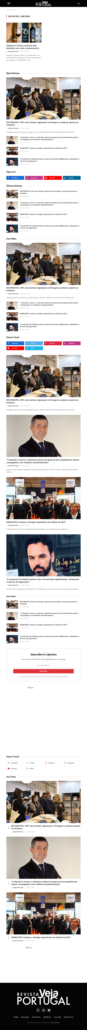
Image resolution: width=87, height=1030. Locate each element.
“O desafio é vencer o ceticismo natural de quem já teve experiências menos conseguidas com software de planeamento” (49, 138)
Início (8, 10)
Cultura (57, 1017)
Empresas (47, 1017)
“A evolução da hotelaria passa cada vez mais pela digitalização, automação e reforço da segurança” (49, 160)
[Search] (78, 3)
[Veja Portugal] (43, 3)
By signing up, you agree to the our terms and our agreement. (44, 676)
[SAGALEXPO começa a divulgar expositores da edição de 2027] (12, 151)
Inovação (25, 1017)
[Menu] (8, 3)
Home (16, 1017)
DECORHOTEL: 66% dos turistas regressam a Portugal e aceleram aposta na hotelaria (42, 123)
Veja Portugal (13, 51)
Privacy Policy (57, 676)
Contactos (68, 1017)
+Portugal (36, 1017)
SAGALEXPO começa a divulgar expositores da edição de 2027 (43, 148)
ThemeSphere (55, 1022)
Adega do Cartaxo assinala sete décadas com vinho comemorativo (22, 46)
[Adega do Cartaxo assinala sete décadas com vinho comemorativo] (24, 33)
